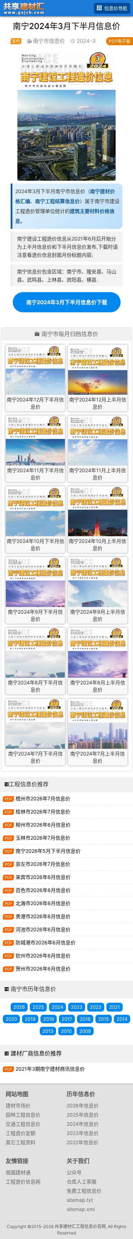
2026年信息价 (83, 1105)
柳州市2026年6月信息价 (43, 825)
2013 (48, 1031)
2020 (11, 1019)
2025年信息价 (83, 1115)
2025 (38, 1007)
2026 (19, 1007)
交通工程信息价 (23, 1124)
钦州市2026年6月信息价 (43, 956)
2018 (48, 1019)
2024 (57, 1007)
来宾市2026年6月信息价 (43, 877)
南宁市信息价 (49, 40)
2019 (30, 1019)
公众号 (74, 1172)
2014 (122, 1019)
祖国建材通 (18, 1172)
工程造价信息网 (23, 1182)
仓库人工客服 (81, 1182)
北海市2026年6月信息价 (43, 903)
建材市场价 (18, 1105)
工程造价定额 (20, 1133)
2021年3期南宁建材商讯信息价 (50, 1069)
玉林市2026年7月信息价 (43, 838)
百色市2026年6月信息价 (43, 890)
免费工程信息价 (84, 1191)
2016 (85, 1019)
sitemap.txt (80, 1200)
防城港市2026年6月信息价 (46, 942)
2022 (95, 1007)
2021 (114, 1007)
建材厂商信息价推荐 (36, 1053)
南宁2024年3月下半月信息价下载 (66, 302)
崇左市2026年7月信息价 (43, 864)
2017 (67, 1019)
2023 (76, 1007)
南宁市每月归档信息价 (69, 334)
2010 (66, 1031)
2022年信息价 (82, 1142)
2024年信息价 (83, 1124)
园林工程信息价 (23, 1115)
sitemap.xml (81, 1209)
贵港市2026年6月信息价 (43, 916)
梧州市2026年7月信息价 (43, 798)
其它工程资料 (20, 1142)
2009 (85, 1031)
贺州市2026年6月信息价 (43, 969)
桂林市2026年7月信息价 (43, 812)
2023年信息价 (83, 1133)
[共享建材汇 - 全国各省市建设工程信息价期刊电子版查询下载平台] (22, 7)
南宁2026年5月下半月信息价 (48, 851)
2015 (103, 1019)
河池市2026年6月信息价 (43, 929)
